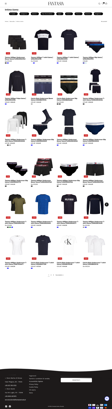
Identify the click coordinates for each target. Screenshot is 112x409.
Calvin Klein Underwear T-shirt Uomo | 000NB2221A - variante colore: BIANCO (83, 268)
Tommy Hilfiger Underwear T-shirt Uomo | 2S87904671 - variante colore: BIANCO (6, 268)
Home (6, 21)
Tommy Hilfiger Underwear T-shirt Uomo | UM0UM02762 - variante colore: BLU (12, 227)
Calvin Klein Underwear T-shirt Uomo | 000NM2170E (42, 263)
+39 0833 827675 (10, 396)
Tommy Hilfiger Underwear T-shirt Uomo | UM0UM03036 (94, 99)
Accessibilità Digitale (36, 381)
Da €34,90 (86, 225)
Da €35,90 (8, 61)
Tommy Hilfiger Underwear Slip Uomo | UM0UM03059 (42, 140)
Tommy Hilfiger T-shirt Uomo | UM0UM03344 (68, 58)
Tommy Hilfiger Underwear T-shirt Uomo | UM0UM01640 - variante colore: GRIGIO (83, 227)
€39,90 (85, 61)
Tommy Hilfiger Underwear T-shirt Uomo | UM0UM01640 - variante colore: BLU (86, 227)
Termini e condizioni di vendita (39, 378)
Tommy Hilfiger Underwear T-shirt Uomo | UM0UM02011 (68, 222)
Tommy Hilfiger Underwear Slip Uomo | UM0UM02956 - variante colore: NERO (57, 186)
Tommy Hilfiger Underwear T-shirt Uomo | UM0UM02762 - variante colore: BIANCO (6, 227)
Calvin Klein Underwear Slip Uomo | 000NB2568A (67, 99)
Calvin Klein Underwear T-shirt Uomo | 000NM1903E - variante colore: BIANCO (57, 268)
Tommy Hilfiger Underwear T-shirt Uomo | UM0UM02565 (42, 222)
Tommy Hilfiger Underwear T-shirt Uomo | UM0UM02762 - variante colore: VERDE (10, 227)
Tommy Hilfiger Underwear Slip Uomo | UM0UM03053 (94, 140)
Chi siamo (32, 390)
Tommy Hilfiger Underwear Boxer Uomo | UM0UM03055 (67, 140)
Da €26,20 (86, 266)
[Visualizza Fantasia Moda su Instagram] (6, 406)
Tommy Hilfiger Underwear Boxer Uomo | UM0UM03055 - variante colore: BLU (57, 145)
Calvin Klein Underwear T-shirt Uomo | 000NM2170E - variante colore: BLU (32, 268)
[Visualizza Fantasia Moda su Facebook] (10, 406)
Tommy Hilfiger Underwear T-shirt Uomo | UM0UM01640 (94, 222)
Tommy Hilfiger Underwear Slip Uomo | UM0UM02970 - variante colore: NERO (6, 186)
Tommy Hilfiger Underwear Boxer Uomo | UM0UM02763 (15, 58)
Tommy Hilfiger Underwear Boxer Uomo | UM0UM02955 (93, 181)
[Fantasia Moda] (56, 3)
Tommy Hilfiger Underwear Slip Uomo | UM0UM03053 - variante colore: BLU (83, 145)
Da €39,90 (60, 102)
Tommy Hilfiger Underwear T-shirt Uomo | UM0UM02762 (16, 222)
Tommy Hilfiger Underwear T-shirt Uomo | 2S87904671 (16, 263)
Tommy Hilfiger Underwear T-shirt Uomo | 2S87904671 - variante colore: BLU (8, 268)
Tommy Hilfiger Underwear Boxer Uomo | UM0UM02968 (41, 181)
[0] (103, 3)
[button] (99, 3)
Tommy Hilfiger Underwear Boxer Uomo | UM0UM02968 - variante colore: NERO (32, 186)
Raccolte (12, 21)
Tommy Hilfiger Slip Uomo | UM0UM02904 (92, 58)
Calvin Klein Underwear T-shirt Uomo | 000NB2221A (94, 263)
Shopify (62, 406)
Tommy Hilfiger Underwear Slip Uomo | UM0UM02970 (16, 181)
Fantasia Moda (55, 406)
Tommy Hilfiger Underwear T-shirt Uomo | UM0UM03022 (16, 140)
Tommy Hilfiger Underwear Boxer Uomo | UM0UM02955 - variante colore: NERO (83, 186)
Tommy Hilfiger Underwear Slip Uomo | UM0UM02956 (68, 181)
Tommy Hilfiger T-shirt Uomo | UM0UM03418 (42, 58)
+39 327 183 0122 (10, 385)
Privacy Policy (33, 384)
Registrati (76, 380)
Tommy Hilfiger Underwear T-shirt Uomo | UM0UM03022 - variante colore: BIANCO (6, 145)
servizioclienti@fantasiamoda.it (15, 399)
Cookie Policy (33, 387)
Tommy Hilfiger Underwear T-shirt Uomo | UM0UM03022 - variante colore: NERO (8, 145)
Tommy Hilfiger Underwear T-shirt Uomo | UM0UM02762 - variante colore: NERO (8, 227)
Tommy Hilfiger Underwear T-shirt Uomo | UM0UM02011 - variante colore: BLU (57, 227)
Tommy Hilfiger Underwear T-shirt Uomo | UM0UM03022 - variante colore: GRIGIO (10, 145)
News (31, 392)
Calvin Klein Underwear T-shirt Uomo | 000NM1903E (68, 263)
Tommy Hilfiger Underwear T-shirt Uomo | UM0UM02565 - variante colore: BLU (32, 227)
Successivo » (60, 275)
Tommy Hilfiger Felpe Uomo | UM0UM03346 (15, 99)
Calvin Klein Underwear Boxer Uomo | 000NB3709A (42, 99)
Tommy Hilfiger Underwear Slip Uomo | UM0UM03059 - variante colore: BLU (32, 145)
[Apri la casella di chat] (107, 398)
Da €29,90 (34, 61)
